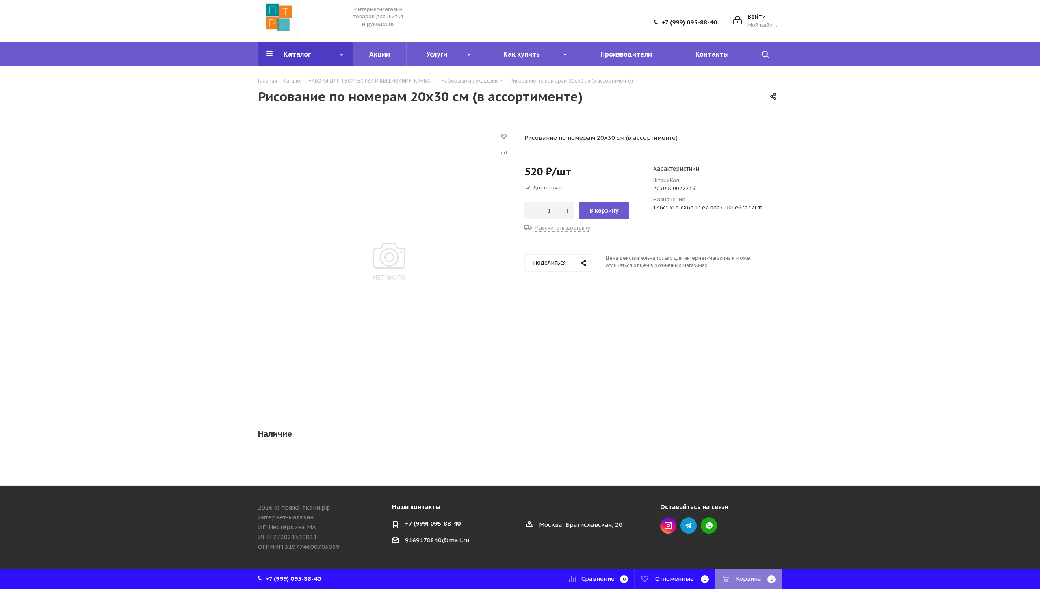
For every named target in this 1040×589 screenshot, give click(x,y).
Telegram (688, 525)
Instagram (668, 525)
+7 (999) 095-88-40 (689, 22)
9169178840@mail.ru (437, 540)
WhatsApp (709, 525)
